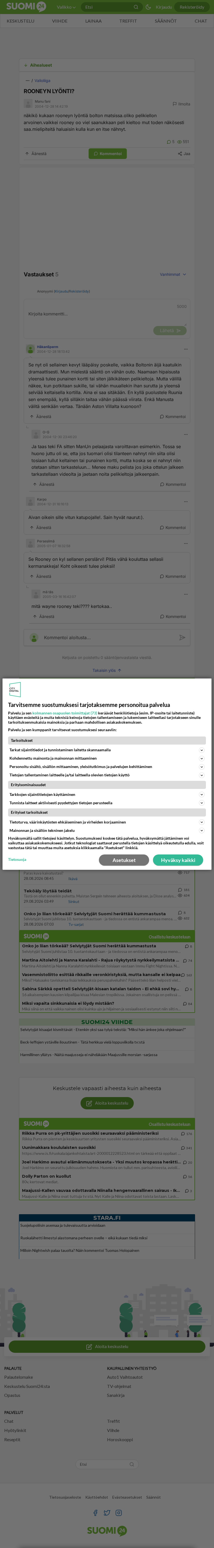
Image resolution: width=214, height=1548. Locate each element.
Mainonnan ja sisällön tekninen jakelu (42, 830)
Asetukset (124, 860)
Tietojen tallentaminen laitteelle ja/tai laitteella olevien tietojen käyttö (69, 774)
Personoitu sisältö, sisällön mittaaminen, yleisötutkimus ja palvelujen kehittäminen (80, 766)
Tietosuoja (17, 859)
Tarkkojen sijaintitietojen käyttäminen (42, 794)
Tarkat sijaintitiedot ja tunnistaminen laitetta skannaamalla (60, 749)
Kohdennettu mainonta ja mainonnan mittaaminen (53, 758)
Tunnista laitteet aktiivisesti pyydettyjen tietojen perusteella (60, 802)
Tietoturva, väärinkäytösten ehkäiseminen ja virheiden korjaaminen (67, 822)
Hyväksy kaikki (178, 860)
